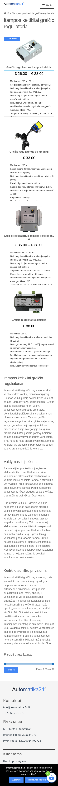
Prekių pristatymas (15, 761)
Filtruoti (11, 669)
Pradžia (11, 13)
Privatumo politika (37, 779)
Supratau (16, 779)
